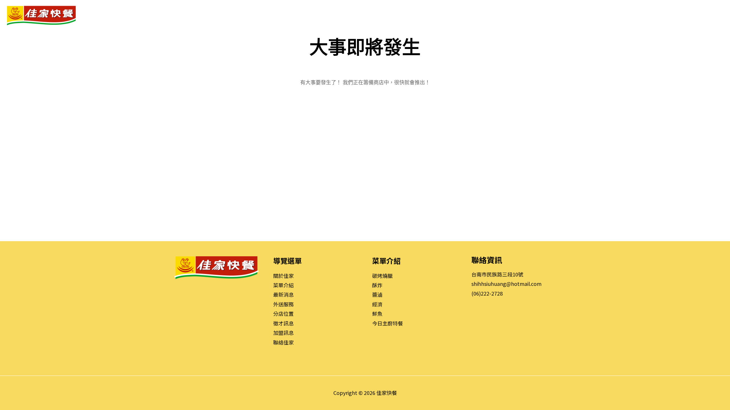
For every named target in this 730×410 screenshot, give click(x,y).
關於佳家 (283, 275)
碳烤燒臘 (382, 275)
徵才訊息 (283, 323)
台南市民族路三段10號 (497, 274)
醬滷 (377, 294)
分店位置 (283, 313)
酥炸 (377, 285)
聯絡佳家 (283, 342)
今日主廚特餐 (387, 323)
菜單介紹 (283, 285)
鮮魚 (377, 313)
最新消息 (283, 294)
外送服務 (283, 304)
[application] (492, 15)
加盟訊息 (283, 332)
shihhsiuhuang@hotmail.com (506, 283)
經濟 (377, 304)
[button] (481, 15)
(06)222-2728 (487, 293)
